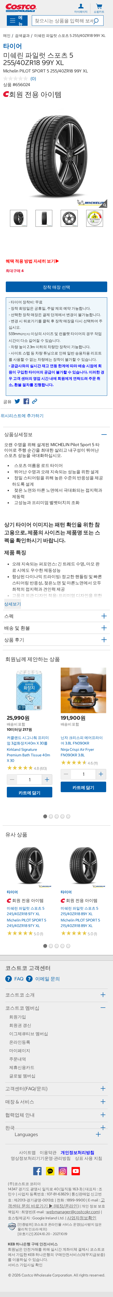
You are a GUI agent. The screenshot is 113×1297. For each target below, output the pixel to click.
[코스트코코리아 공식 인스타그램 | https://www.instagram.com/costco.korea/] (63, 1172)
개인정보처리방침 (77, 1152)
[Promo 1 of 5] (45, 817)
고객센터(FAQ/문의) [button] (26, 1089)
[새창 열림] (13, 1227)
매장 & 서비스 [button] (19, 1102)
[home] (21, 7)
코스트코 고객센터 (28, 967)
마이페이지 (19, 1050)
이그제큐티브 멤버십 (28, 1033)
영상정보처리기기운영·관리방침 (41, 1158)
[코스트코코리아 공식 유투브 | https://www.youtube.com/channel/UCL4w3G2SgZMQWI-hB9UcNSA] (75, 1172)
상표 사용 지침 (88, 1158)
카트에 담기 (29, 792)
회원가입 (17, 1016)
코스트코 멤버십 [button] (22, 1008)
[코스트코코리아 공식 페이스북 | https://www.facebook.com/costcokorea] (38, 1172)
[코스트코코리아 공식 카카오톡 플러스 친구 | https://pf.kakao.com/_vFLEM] (50, 1172)
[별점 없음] (16, 78)
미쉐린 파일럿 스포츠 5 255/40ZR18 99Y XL (70, 35)
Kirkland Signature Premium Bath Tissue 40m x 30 (28, 755)
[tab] (56, 994)
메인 (7, 35)
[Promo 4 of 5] (62, 817)
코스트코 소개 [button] (20, 995)
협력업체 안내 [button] (20, 1115)
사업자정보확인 (81, 1217)
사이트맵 (27, 1152)
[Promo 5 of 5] (68, 817)
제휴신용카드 (21, 1067)
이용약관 (48, 1152)
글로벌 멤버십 (22, 1075)
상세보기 (12, 603)
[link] (17, 401)
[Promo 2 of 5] (51, 817)
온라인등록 (19, 1042)
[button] (98, 21)
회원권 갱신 (20, 1025)
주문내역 (17, 1059)
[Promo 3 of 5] (56, 817)
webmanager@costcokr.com (72, 1211)
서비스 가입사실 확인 (25, 1265)
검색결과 (22, 35)
